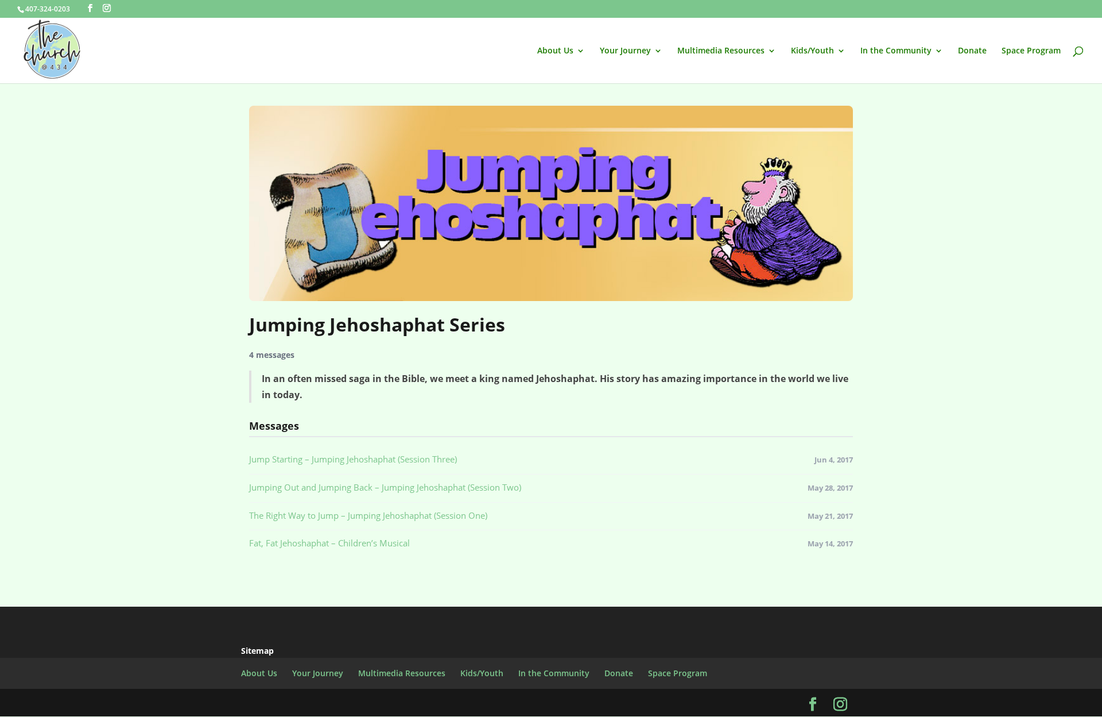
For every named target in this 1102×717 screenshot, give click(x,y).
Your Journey (625, 51)
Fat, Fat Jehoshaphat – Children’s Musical (329, 543)
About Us (555, 51)
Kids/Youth (812, 51)
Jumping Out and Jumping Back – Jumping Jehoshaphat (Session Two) (385, 487)
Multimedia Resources (721, 51)
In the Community (896, 51)
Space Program (1031, 51)
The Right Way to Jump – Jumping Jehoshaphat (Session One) (368, 515)
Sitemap (257, 650)
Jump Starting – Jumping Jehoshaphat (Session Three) (353, 459)
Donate (972, 51)
